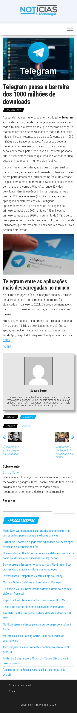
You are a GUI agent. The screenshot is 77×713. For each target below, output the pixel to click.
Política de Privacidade (20, 685)
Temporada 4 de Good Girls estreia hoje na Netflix (64, 452)
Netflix (6, 340)
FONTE (7, 347)
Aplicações (28, 417)
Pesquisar (9, 500)
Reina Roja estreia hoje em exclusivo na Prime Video (33, 607)
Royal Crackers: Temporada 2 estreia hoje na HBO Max (35, 600)
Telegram (24, 426)
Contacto (13, 691)
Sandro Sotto (11, 472)
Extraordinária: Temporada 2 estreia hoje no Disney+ (33, 576)
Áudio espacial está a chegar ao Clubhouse (11, 450)
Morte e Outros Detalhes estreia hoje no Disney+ (32, 582)
